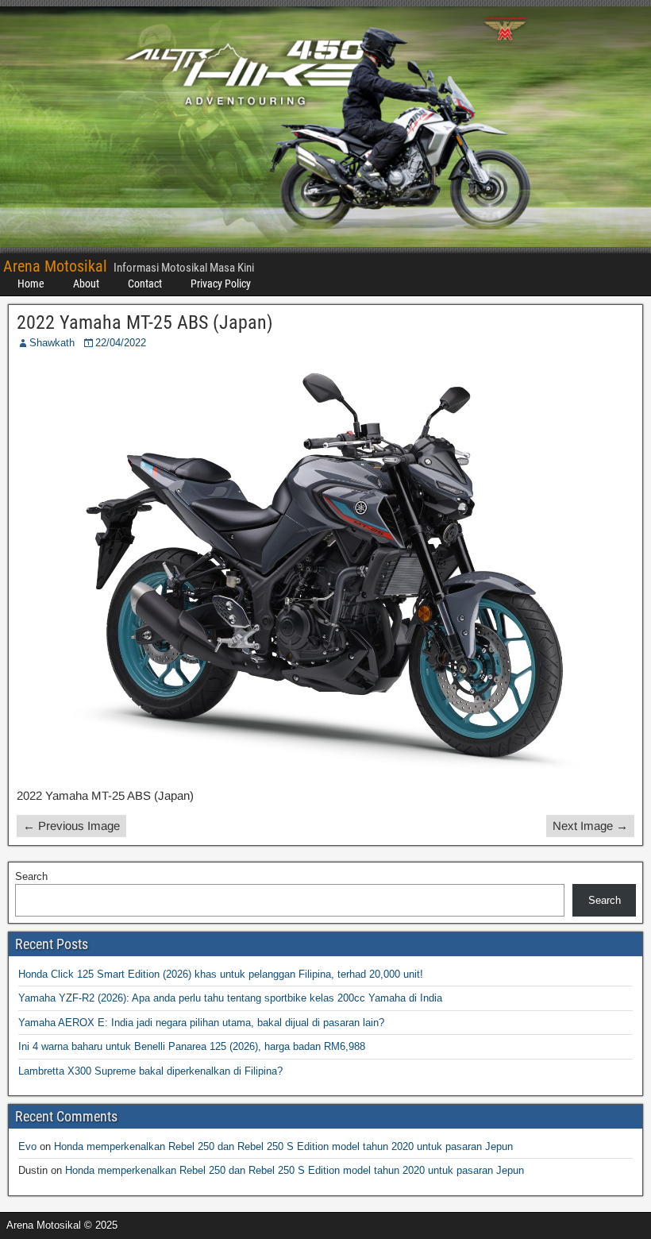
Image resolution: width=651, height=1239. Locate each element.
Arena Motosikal (55, 266)
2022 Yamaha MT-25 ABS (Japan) (145, 322)
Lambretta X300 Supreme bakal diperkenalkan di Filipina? (150, 1071)
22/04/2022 (120, 343)
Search (31, 876)
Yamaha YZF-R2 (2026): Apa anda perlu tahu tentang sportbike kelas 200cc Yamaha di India (230, 998)
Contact (145, 283)
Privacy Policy (221, 283)
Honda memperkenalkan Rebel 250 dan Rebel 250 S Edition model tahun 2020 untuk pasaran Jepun (283, 1146)
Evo (27, 1146)
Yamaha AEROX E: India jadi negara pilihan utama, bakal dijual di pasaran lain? (201, 1023)
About (86, 283)
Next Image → (590, 825)
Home (30, 283)
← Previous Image (71, 825)
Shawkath (52, 343)
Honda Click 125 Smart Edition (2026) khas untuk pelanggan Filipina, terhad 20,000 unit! (220, 974)
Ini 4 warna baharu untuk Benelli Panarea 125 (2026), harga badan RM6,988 (191, 1046)
